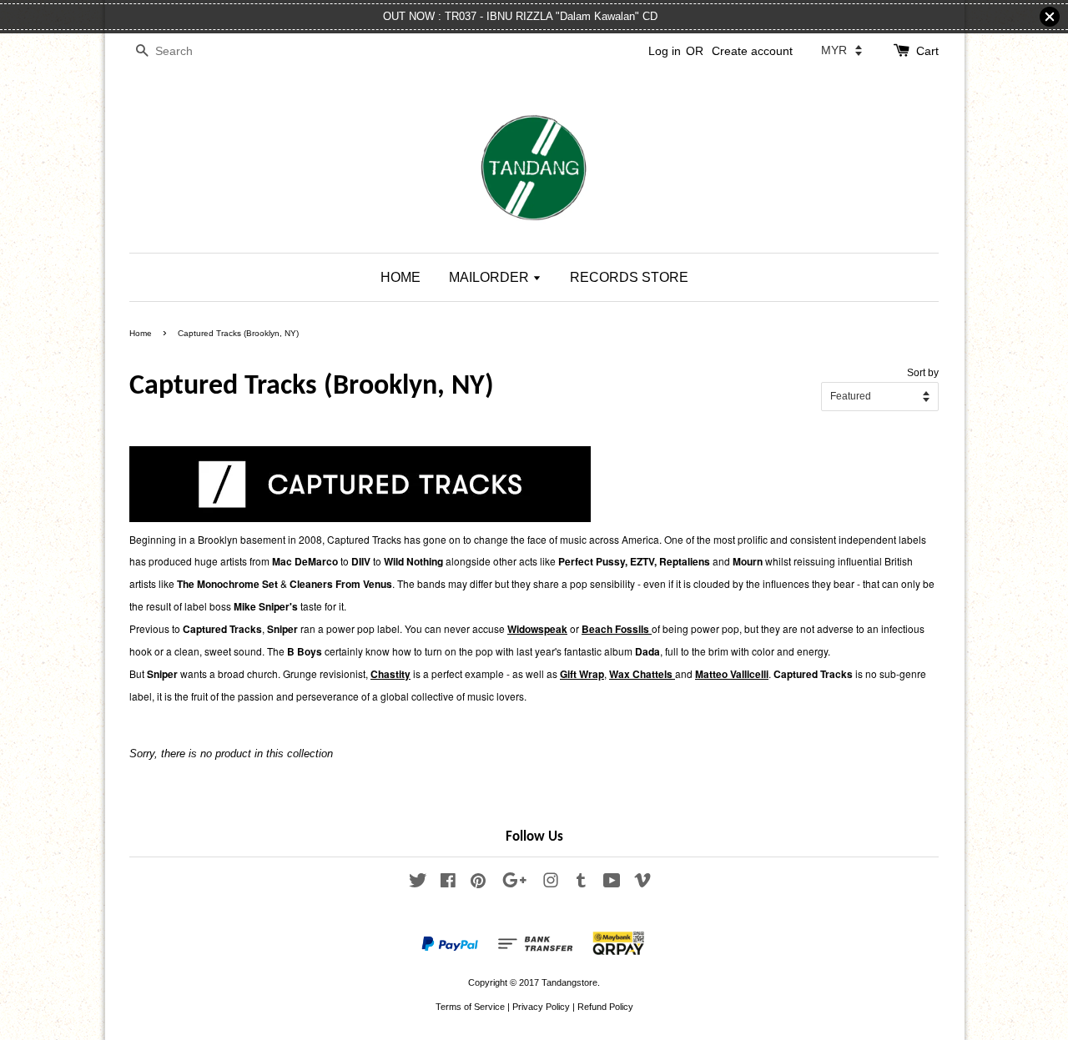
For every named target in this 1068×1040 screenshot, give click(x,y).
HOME (400, 277)
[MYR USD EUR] (841, 50)
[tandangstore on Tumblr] (581, 884)
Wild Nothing (413, 561)
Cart (927, 51)
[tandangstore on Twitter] (418, 884)
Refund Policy (605, 1007)
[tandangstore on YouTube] (612, 884)
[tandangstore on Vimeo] (642, 884)
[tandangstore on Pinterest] (478, 884)
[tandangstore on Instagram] (551, 884)
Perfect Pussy (591, 561)
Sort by (923, 372)
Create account (752, 51)
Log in (664, 51)
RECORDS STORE (629, 277)
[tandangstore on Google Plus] (514, 884)
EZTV (642, 561)
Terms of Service (470, 1007)
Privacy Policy (541, 1007)
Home (140, 333)
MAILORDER (490, 277)
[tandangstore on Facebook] (448, 884)
